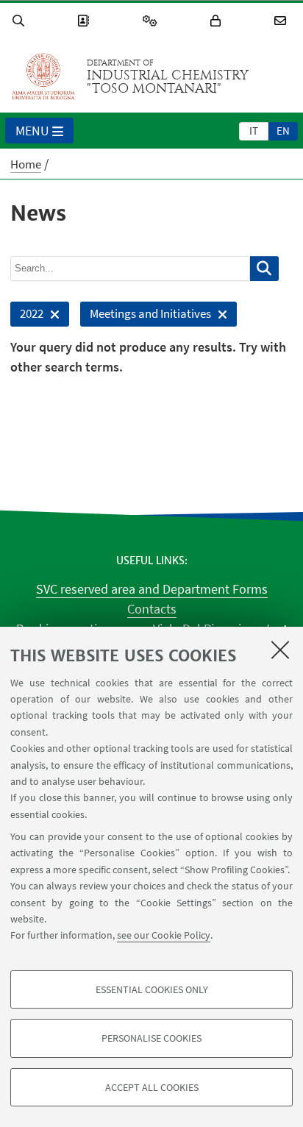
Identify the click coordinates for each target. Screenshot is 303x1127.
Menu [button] (32, 130)
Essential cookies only (152, 989)
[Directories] (85, 21)
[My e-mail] (282, 21)
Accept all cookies (152, 1087)
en (283, 131)
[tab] (253, 130)
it (253, 131)
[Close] (280, 649)
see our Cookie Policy (163, 935)
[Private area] (218, 21)
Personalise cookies (151, 1038)
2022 (26, 316)
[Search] (21, 21)
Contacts (152, 608)
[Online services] (152, 21)
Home (25, 164)
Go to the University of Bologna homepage (43, 76)
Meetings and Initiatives (145, 316)
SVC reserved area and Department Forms (152, 588)
